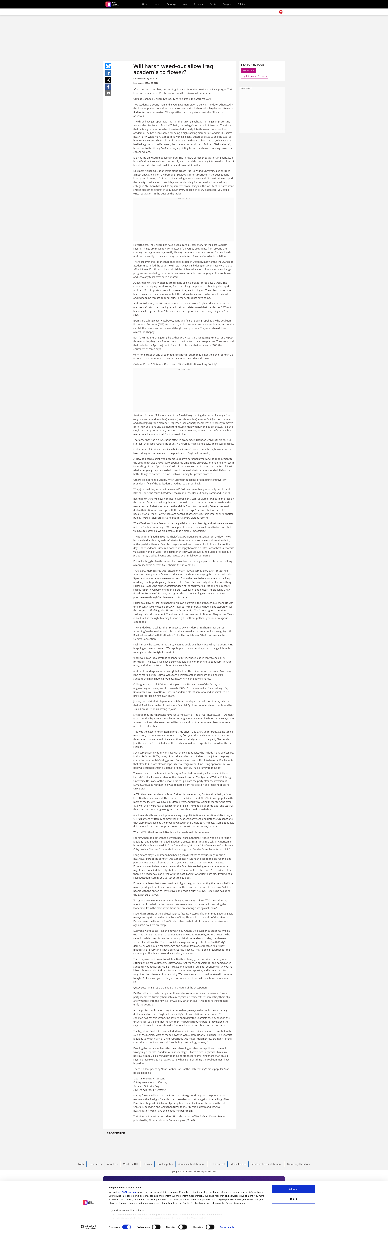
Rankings (171, 4)
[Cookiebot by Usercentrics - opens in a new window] (88, 1227)
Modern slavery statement (266, 1164)
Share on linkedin (108, 73)
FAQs (81, 1164)
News (157, 4)
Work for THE (130, 1164)
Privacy (148, 1164)
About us (112, 1164)
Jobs (185, 4)
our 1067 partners (128, 1192)
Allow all (293, 1189)
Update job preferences (255, 76)
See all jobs (248, 70)
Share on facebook (108, 87)
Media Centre (238, 1164)
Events (212, 4)
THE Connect (217, 1164)
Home (145, 4)
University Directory (298, 1164)
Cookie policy (165, 1164)
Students (198, 4)
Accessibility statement (191, 1164)
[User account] (280, 12)
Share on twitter (108, 80)
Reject (293, 1199)
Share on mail (108, 93)
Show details (227, 1227)
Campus (227, 4)
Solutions (242, 4)
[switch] (156, 1227)
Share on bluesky (108, 66)
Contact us (95, 1164)
